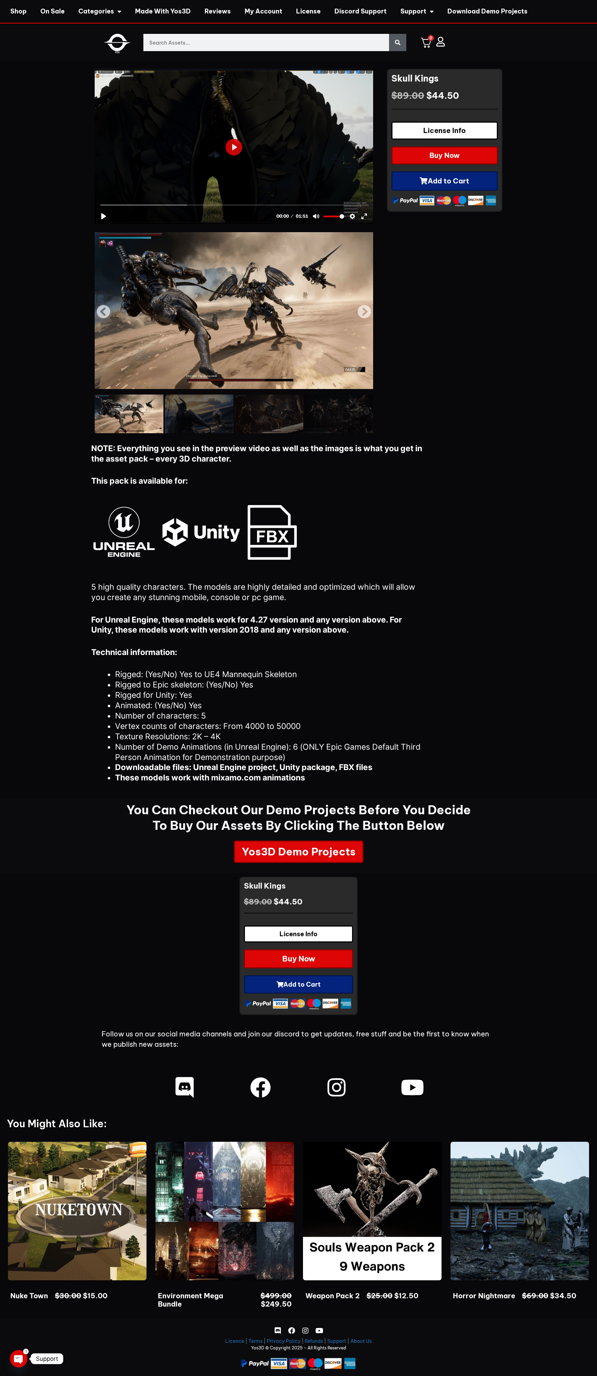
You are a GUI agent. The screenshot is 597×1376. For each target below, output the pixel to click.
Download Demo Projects (487, 11)
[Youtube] (412, 1087)
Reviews (218, 11)
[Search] (397, 42)
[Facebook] (260, 1087)
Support (413, 11)
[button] (103, 312)
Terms (255, 1341)
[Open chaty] (18, 1358)
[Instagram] (336, 1087)
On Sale (52, 11)
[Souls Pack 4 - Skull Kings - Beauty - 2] (234, 310)
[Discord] (184, 1087)
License (308, 11)
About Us (361, 1341)
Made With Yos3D (163, 11)
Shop (18, 11)
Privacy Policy (284, 1341)
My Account (263, 11)
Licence (234, 1341)
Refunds (314, 1341)
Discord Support (360, 11)
